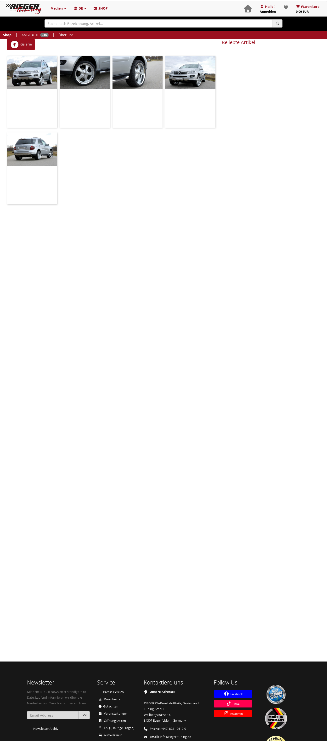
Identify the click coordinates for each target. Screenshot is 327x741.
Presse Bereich (113, 692)
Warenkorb (308, 9)
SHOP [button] (102, 8)
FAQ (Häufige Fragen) (118, 728)
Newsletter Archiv (45, 729)
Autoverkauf (112, 735)
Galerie (25, 44)
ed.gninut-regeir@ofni (175, 737)
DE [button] (81, 8)
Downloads (111, 699)
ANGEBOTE (34, 35)
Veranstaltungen (115, 714)
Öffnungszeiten (114, 721)
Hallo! (268, 9)
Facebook (236, 694)
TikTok (235, 704)
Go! (84, 715)
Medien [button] (57, 8)
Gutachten (110, 706)
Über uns (66, 35)
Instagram (236, 714)
